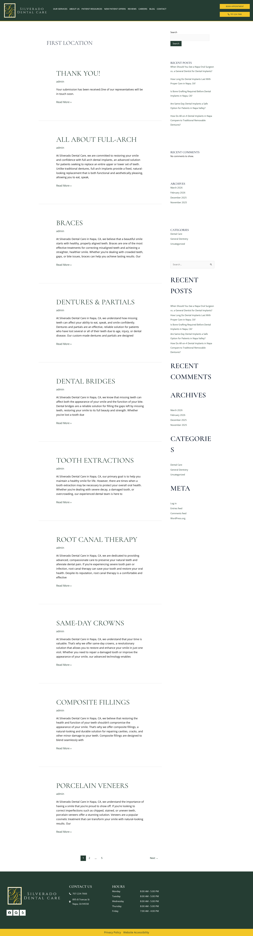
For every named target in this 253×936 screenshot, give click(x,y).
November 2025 (178, 202)
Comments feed (178, 513)
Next (154, 858)
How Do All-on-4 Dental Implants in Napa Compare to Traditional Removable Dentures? (191, 120)
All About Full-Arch (96, 139)
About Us (74, 8)
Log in (173, 503)
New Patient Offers (115, 8)
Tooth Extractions (95, 460)
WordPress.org (177, 518)
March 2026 (176, 187)
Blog (152, 8)
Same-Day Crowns (90, 623)
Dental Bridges (85, 381)
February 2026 (177, 192)
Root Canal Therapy (96, 539)
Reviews (132, 8)
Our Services (60, 8)
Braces (69, 222)
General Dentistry (179, 238)
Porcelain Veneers (92, 785)
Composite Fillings (93, 702)
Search (173, 32)
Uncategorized (177, 243)
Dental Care (176, 233)
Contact (161, 8)
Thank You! (78, 73)
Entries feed (176, 508)
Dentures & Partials (95, 302)
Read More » (64, 102)
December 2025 (178, 197)
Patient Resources (92, 8)
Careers (143, 8)
